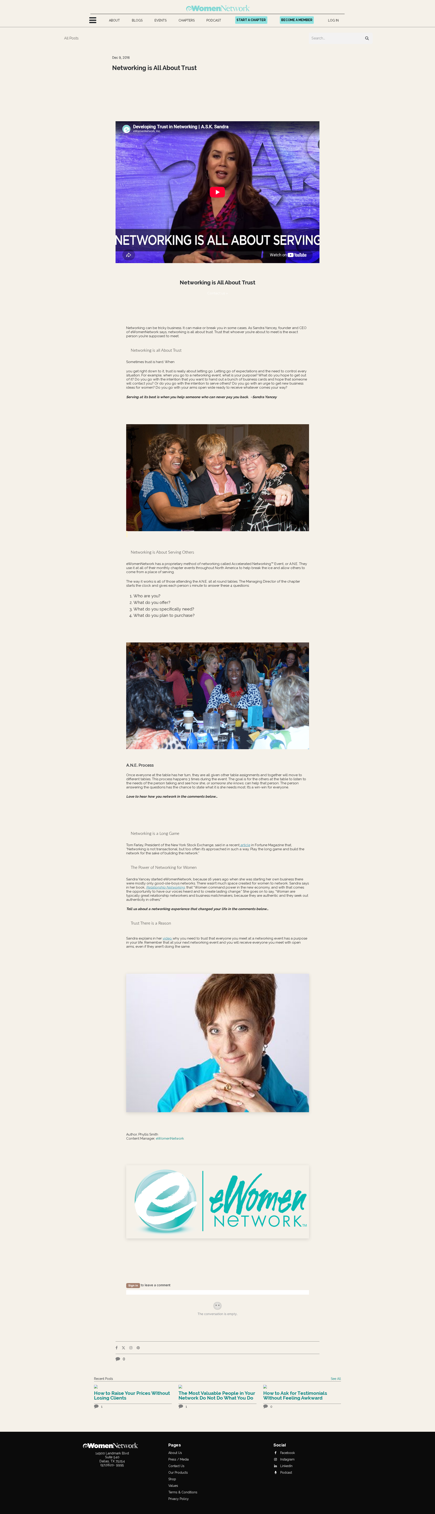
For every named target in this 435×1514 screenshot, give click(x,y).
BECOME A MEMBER (296, 20)
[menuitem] (114, 20)
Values (173, 1485)
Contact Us (176, 1466)
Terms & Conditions (182, 1492)
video (168, 938)
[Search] (367, 38)
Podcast (285, 1472)
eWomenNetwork (170, 1138)
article (244, 845)
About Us (175, 1453)
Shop (172, 1479)
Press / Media (178, 1459)
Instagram (287, 1459)
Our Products (178, 1472)
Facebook (287, 1453)
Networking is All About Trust (154, 68)
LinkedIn (285, 1466)
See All (336, 1379)
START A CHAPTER (251, 20)
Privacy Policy (178, 1499)
